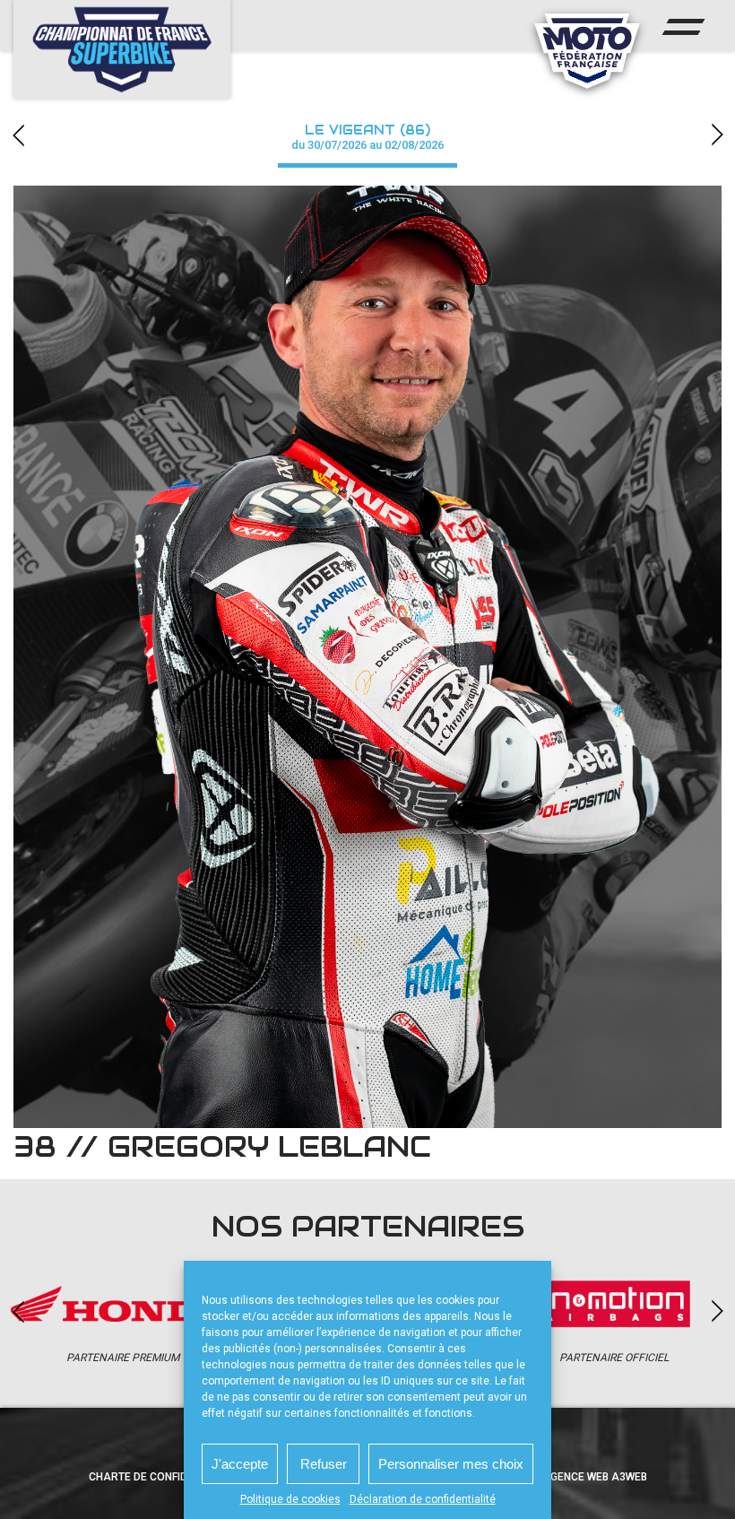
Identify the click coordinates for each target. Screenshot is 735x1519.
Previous (18, 135)
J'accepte (240, 1463)
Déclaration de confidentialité (423, 1499)
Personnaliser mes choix (450, 1463)
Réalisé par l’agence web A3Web (556, 1477)
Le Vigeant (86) (367, 137)
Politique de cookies (290, 1499)
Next (717, 135)
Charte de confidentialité (163, 1477)
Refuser (323, 1463)
